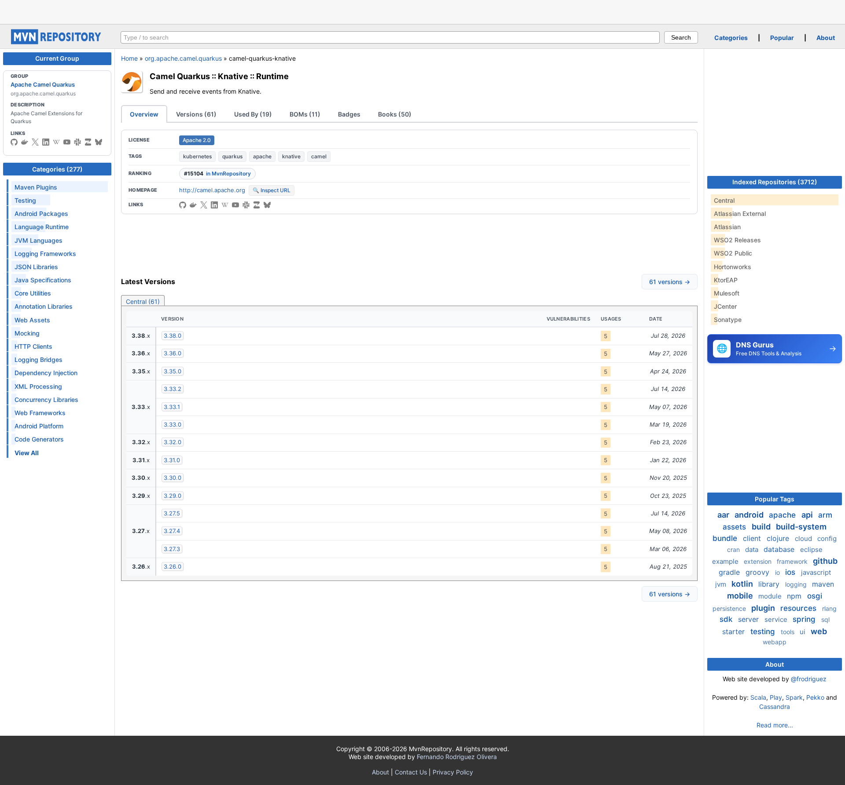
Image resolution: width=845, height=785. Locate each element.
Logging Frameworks (45, 253)
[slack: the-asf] (77, 142)
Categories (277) (57, 169)
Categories (731, 37)
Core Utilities (33, 293)
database (780, 549)
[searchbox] (390, 37)
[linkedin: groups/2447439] (45, 142)
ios (791, 572)
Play (776, 697)
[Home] (57, 42)
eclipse (811, 549)
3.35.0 (172, 371)
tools (788, 631)
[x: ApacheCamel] (35, 142)
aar (724, 514)
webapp (774, 642)
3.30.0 (172, 477)
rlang (829, 608)
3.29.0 (172, 495)
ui (803, 632)
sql (825, 619)
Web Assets (32, 320)
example (726, 561)
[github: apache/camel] (14, 142)
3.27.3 (172, 548)
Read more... (775, 725)
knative (291, 156)
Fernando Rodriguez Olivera (457, 756)
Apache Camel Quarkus (43, 84)
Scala (758, 697)
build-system (801, 526)
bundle (726, 538)
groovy (759, 572)
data (752, 549)
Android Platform (39, 426)
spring (805, 619)
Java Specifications (43, 280)
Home (129, 58)
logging (796, 584)
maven (823, 584)
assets (735, 526)
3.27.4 (172, 530)
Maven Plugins (36, 187)
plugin (764, 608)
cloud (804, 538)
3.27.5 (172, 513)
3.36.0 (172, 353)
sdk (727, 619)
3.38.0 (172, 335)
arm (825, 515)
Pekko (815, 697)
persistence (730, 608)
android (750, 514)
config (827, 538)
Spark (794, 697)
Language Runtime (42, 226)
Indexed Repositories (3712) (774, 182)
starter (734, 631)
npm (795, 595)
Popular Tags (774, 499)
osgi (814, 595)
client (753, 538)
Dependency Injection (46, 372)
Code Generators (39, 439)
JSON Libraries (36, 266)
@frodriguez (809, 679)
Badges (349, 114)
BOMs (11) (305, 114)
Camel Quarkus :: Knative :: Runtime (219, 76)
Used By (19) (253, 114)
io (778, 572)
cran (734, 549)
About (825, 37)
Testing (25, 200)
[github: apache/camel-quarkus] (182, 204)
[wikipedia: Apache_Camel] (56, 142)
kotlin (743, 583)
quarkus (232, 156)
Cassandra (774, 706)
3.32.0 (172, 441)
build (762, 526)
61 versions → (669, 281)
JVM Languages (38, 240)
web (819, 631)
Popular (782, 37)
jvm (721, 584)
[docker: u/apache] (24, 142)
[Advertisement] (422, 11)
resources (799, 608)
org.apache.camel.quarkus (183, 58)
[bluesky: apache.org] (98, 142)
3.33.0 (172, 424)
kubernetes (197, 156)
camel (319, 156)
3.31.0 (172, 460)
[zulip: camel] (88, 142)
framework (793, 561)
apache (262, 156)
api (808, 514)
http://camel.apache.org (212, 190)
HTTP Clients (33, 346)
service (776, 619)
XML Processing (38, 386)
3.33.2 (172, 388)
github (825, 561)
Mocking (27, 333)
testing (763, 631)
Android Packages (41, 213)
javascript (816, 572)
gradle (730, 572)
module (770, 596)
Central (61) (143, 301)
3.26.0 (172, 566)
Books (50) (394, 114)
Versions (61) (196, 114)
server (749, 619)
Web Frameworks (40, 412)
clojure (779, 538)
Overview (144, 114)
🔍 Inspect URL (271, 190)
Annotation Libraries (44, 306)
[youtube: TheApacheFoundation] (66, 142)
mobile (741, 595)
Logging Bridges (38, 359)
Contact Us (411, 772)
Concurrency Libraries (46, 399)
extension (758, 561)
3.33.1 (172, 406)
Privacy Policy (453, 772)
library (770, 584)
